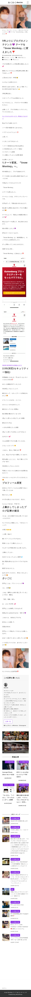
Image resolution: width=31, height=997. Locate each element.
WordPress (19, 994)
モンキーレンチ (23, 992)
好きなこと (7, 59)
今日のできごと (22, 57)
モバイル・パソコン (9, 57)
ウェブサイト (8, 725)
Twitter (16, 725)
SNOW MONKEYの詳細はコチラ (12, 365)
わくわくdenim (15, 2)
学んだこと (16, 59)
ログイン (4, 988)
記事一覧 (8, 721)
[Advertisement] (15, 961)
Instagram (23, 725)
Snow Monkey (8, 992)
